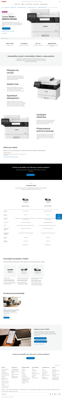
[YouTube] (59, 394)
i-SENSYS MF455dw (48, 206)
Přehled (2, 38)
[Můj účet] (59, 2)
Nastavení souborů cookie (13, 391)
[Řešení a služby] (39, 4)
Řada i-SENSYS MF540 (22, 280)
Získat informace (6, 28)
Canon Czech (4, 394)
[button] (59, 216)
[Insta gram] (52, 394)
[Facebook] (50, 394)
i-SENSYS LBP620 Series (9, 280)
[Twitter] (57, 394)
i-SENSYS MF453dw (25, 206)
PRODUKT (31, 183)
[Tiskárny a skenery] (32, 4)
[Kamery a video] (20, 4)
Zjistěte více (6, 317)
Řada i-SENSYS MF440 (36, 280)
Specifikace (7, 38)
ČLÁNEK (4, 308)
